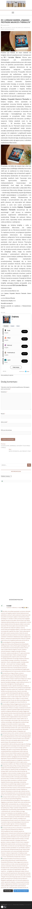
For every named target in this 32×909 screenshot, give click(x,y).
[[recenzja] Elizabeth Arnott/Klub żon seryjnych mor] (16, 873)
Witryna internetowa (6, 430)
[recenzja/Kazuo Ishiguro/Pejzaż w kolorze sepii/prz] (16, 687)
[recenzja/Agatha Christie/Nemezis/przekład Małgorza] (16, 656)
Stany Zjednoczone (20, 27)
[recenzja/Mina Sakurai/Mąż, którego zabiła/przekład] (16, 780)
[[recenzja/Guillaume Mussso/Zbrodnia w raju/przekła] (16, 842)
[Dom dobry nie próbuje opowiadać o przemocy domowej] (16, 625)
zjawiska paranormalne (9, 29)
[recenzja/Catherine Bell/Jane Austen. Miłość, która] (16, 811)
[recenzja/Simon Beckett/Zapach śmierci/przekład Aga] (16, 749)
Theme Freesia (16, 904)
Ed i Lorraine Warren (6, 27)
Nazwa (3, 413)
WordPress (21, 904)
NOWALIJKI (4, 904)
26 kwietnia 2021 (5, 25)
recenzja (13, 27)
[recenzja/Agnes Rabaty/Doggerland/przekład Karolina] (16, 718)
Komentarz (4, 392)
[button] (4, 907)
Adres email (4, 422)
